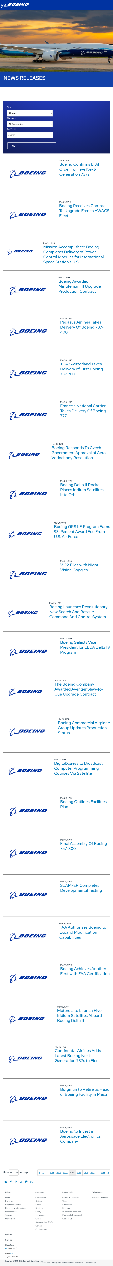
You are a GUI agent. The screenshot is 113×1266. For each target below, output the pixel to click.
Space (38, 1205)
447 (92, 1172)
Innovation (39, 1215)
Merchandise (10, 1212)
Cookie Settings (90, 1263)
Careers (38, 1226)
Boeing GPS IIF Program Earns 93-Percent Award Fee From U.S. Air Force (82, 531)
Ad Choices (79, 1263)
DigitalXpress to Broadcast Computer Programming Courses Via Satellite (78, 768)
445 (79, 1172)
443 (65, 1172)
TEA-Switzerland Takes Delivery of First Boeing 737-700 (81, 369)
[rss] (31, 1181)
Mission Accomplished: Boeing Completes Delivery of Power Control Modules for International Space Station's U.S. (73, 254)
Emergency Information (15, 1208)
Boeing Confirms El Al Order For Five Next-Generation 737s (79, 169)
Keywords (11, 129)
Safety (38, 1212)
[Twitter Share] (21, 1181)
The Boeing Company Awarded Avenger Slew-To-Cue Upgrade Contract (78, 689)
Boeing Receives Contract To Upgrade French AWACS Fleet (84, 210)
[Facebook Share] (11, 1181)
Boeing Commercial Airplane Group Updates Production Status (84, 727)
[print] (26, 1181)
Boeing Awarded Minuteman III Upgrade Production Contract (79, 286)
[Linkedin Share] (16, 1181)
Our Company (41, 1229)
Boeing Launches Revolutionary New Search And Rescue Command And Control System (78, 611)
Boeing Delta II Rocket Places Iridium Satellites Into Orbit (82, 489)
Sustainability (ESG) (44, 1222)
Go (13, 146)
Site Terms (46, 1263)
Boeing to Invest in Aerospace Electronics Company (80, 1136)
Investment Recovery (71, 1212)
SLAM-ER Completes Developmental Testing (81, 888)
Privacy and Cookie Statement (63, 1263)
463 (103, 1172)
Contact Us (67, 1219)
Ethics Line (67, 1205)
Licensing (66, 1208)
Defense (38, 1201)
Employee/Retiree (13, 1205)
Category (11, 118)
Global (38, 1219)
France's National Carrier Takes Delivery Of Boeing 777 (83, 410)
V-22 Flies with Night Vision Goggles (79, 567)
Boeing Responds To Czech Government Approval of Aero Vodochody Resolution (78, 452)
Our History (10, 1219)
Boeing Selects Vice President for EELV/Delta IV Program (85, 647)
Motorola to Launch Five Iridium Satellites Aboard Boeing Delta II (79, 1015)
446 (86, 1172)
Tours (64, 1201)
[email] (6, 1181)
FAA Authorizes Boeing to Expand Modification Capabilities (82, 932)
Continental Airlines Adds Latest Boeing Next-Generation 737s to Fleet (78, 1055)
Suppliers (9, 1215)
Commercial (40, 1198)
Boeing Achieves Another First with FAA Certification (85, 971)
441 (52, 1172)
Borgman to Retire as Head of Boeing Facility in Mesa (84, 1092)
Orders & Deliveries (70, 1198)
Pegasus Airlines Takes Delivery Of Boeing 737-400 (82, 327)
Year (9, 107)
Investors (9, 1201)
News (7, 1198)
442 (58, 1172)
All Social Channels (100, 1198)
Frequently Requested (72, 1215)
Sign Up (8, 1240)
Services (39, 1208)
